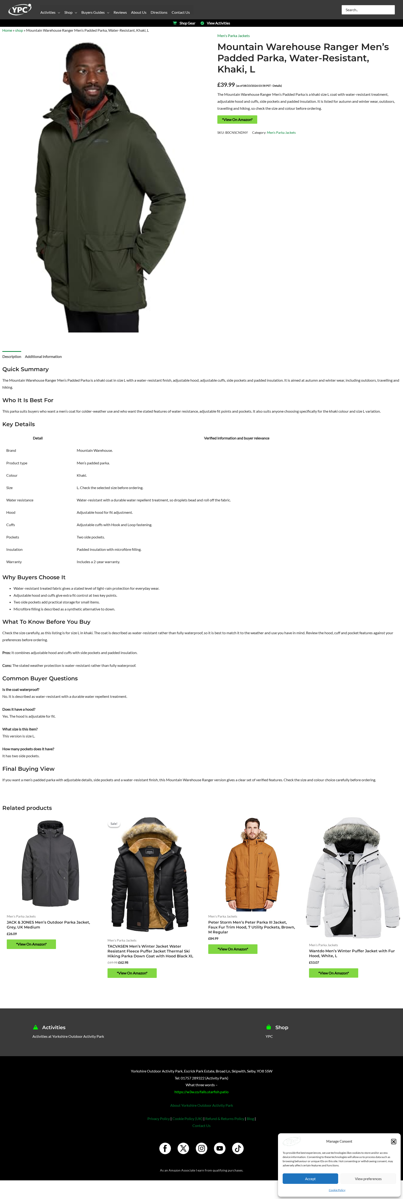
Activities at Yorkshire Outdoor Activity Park (68, 1036)
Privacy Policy (158, 1118)
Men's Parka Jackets (233, 35)
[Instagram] (201, 1148)
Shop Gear (187, 23)
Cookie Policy (337, 1190)
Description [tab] (11, 356)
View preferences (368, 1179)
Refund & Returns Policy (224, 1118)
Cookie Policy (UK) (187, 1118)
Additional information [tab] (43, 356)
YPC (269, 1036)
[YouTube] (220, 1148)
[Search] (392, 9)
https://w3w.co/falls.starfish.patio (201, 1091)
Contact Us (201, 1125)
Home (7, 30)
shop (19, 30)
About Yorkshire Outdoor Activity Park (201, 1105)
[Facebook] (165, 1148)
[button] (393, 1141)
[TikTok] (238, 1148)
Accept (310, 1179)
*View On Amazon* (237, 119)
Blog (250, 1118)
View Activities (218, 23)
